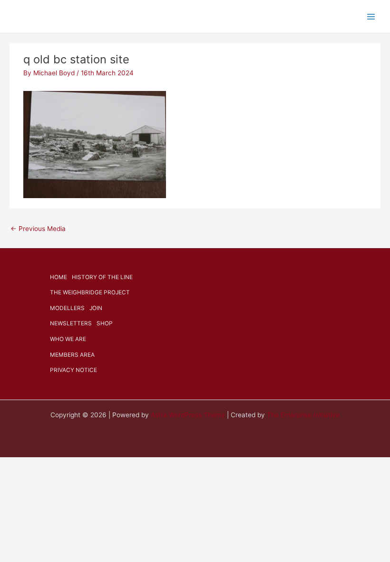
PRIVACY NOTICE (73, 370)
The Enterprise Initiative (303, 415)
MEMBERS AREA (72, 354)
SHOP (105, 323)
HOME (58, 277)
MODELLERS (67, 308)
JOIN (95, 308)
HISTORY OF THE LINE (102, 277)
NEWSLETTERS (71, 323)
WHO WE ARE (68, 339)
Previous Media (38, 228)
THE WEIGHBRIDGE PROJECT (90, 292)
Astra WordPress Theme (188, 415)
